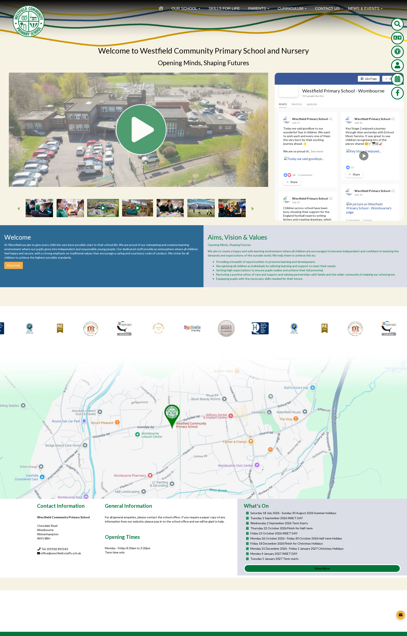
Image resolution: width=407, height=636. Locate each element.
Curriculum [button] (291, 8)
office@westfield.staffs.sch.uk (61, 553)
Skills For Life (224, 8)
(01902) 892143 (57, 549)
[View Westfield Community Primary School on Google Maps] (203, 425)
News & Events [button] (364, 8)
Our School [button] (184, 8)
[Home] (161, 8)
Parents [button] (257, 8)
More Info (13, 265)
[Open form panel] (400, 615)
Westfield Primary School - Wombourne (343, 91)
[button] (397, 24)
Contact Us (327, 8)
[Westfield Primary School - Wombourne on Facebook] (288, 87)
